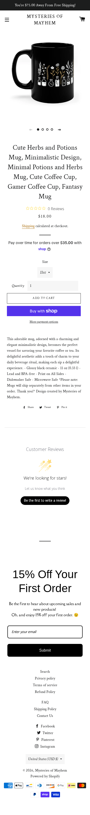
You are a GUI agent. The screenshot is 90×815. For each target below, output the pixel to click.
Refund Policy (45, 691)
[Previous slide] (31, 129)
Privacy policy (45, 678)
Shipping (28, 226)
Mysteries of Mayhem (45, 19)
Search (45, 671)
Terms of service (45, 685)
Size (45, 261)
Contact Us (45, 715)
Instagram (47, 746)
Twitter (47, 733)
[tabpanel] (45, 73)
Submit (45, 650)
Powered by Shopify (45, 776)
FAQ (45, 702)
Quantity (18, 285)
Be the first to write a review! (45, 500)
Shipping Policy (45, 709)
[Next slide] (59, 129)
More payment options (44, 322)
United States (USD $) (43, 759)
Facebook (47, 726)
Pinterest (47, 739)
